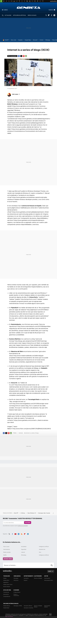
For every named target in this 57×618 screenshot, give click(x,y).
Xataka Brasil (6, 607)
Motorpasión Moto (48, 580)
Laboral (23, 552)
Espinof (25, 580)
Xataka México (6, 605)
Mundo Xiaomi (6, 586)
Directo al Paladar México (38, 606)
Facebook (51, 15)
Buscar (51, 565)
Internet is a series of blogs (32, 433)
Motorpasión (47, 578)
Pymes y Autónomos (16, 595)
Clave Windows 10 (31, 513)
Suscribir (27, 522)
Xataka (4, 578)
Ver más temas (8, 558)
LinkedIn (28, 534)
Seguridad (23, 549)
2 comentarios (13, 56)
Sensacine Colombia (28, 607)
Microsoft (35, 40)
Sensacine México (28, 605)
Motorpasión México (47, 606)
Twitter (46, 15)
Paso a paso (6, 546)
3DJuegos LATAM (18, 605)
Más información (9, 616)
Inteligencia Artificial (44, 555)
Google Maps (28, 40)
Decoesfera (6, 594)
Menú (6, 10)
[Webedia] (7, 571)
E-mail (26, 56)
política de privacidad (23, 525)
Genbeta (28, 8)
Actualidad (23, 546)
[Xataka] (1, 1)
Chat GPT (16, 513)
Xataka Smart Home (7, 584)
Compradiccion (6, 596)
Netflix (5, 555)
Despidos (20, 40)
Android (41, 40)
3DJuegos (16, 578)
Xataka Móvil (6, 580)
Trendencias (6, 592)
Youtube (15, 534)
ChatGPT (7, 40)
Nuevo (51, 10)
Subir (49, 571)
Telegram (54, 15)
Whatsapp (47, 40)
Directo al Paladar (38, 578)
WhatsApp (23, 555)
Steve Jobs (13, 40)
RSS (21, 534)
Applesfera (5, 582)
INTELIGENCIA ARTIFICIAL (19, 15)
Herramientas (6, 549)
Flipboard (49, 15)
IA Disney (23, 513)
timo (40, 552)
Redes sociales (7, 552)
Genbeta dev (42, 549)
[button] (16, 94)
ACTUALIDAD (8, 15)
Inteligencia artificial (44, 546)
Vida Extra (16, 580)
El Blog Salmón (17, 592)
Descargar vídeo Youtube (44, 513)
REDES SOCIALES (32, 15)
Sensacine (26, 578)
